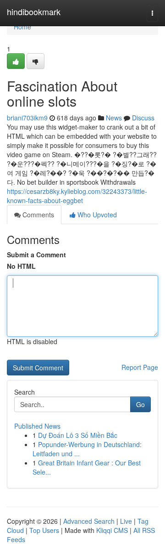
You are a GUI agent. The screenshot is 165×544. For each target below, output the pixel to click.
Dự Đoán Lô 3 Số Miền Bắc (77, 435)
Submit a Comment (36, 254)
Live (126, 521)
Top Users (44, 530)
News (114, 117)
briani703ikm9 (27, 117)
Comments (37, 214)
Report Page (139, 367)
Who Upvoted (96, 214)
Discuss (143, 117)
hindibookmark (33, 11)
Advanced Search (89, 521)
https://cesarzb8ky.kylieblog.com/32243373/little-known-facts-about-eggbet (77, 196)
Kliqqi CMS (112, 530)
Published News (37, 426)
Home (22, 26)
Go (140, 404)
